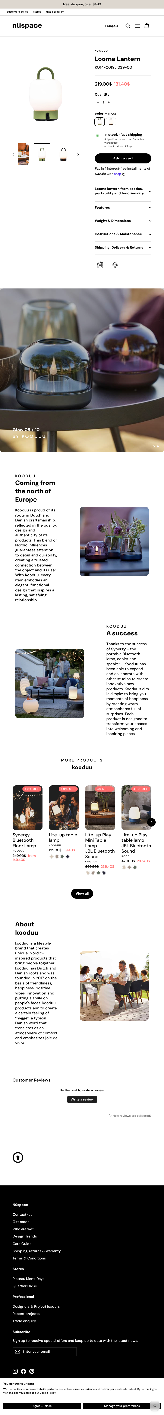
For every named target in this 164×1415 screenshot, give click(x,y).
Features (102, 207)
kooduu (101, 50)
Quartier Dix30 (25, 1286)
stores (37, 11)
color (106, 113)
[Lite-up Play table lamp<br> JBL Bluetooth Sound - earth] (129, 867)
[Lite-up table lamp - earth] (57, 856)
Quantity (102, 94)
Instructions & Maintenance (118, 234)
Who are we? (23, 1229)
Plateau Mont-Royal (29, 1278)
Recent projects (26, 1313)
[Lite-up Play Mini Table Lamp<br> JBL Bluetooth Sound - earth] (93, 873)
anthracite (111, 122)
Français (111, 26)
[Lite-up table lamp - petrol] (62, 856)
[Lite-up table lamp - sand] (51, 856)
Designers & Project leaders (36, 1306)
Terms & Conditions (29, 1258)
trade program (55, 11)
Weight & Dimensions (113, 220)
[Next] (151, 822)
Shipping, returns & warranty (37, 1251)
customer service (17, 11)
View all (82, 893)
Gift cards (21, 1221)
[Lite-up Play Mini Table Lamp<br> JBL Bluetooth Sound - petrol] (98, 873)
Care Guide (22, 1243)
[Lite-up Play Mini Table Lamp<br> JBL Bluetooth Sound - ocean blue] (104, 873)
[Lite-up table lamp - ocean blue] (67, 856)
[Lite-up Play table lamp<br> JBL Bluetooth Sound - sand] (124, 867)
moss (99, 122)
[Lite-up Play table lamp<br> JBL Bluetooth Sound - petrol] (135, 867)
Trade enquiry (24, 1321)
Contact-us (22, 1214)
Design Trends (25, 1236)
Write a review (82, 1099)
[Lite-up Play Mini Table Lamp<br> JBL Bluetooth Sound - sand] (88, 873)
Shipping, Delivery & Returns (119, 247)
